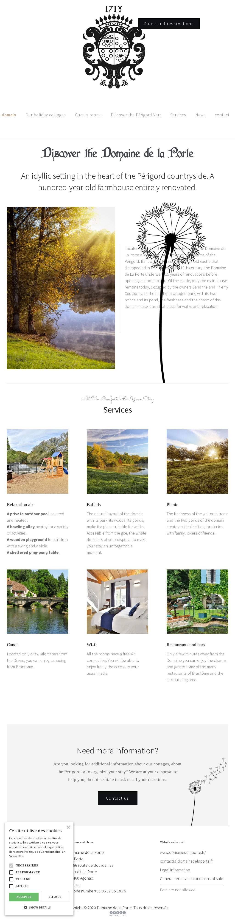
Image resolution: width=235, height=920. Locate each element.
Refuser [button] (54, 897)
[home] (117, 47)
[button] (11, 865)
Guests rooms (88, 114)
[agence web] (117, 913)
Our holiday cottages (45, 114)
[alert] (39, 868)
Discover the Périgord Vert (136, 114)
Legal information (175, 869)
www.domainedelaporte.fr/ (183, 852)
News (200, 114)
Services (178, 114)
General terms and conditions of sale (191, 878)
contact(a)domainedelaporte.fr (186, 861)
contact (222, 114)
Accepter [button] (24, 897)
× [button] (68, 827)
